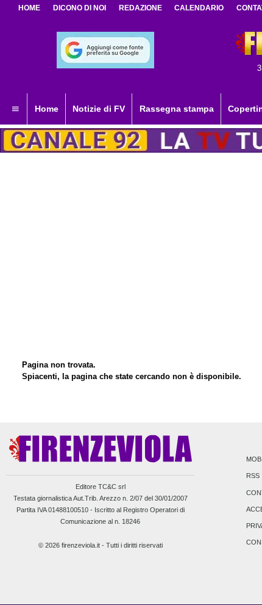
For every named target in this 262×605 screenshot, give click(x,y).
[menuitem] (15, 109)
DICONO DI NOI (79, 8)
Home (29, 8)
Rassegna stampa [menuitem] (177, 109)
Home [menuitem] (46, 109)
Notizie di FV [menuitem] (99, 109)
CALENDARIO (199, 8)
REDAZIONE (140, 8)
